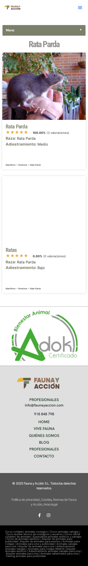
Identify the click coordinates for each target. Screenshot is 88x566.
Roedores (22, 165)
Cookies (46, 499)
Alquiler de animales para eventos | (41, 541)
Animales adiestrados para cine (59, 553)
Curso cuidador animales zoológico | (27, 532)
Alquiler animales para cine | (23, 553)
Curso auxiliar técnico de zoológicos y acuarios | (35, 534)
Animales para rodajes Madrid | (47, 549)
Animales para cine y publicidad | (36, 544)
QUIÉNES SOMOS (44, 435)
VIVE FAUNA (44, 428)
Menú (44, 30)
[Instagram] (48, 515)
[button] (80, 7)
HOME (44, 421)
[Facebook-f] (39, 515)
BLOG (44, 442)
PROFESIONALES (44, 449)
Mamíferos (11, 165)
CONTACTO (44, 456)
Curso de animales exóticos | (24, 539)
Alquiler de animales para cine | (37, 546)
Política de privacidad (25, 499)
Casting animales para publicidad (26, 556)
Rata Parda (35, 165)
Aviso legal (50, 504)
